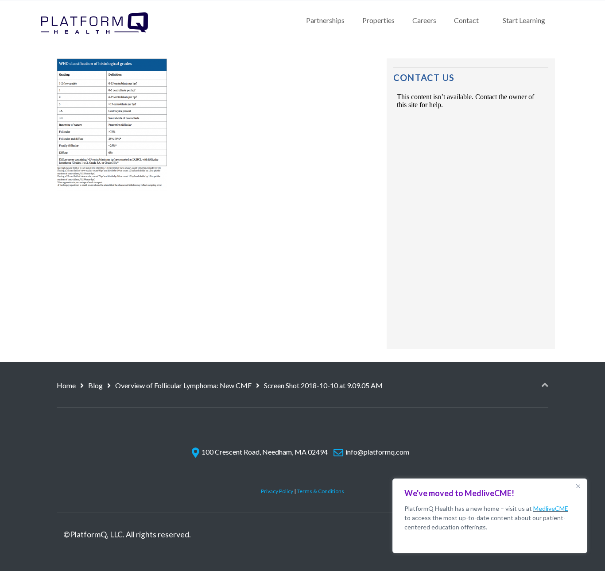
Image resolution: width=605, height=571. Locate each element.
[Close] (578, 486)
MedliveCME (550, 508)
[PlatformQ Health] (94, 22)
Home (66, 385)
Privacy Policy (277, 491)
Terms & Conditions (320, 491)
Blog (95, 385)
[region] (489, 515)
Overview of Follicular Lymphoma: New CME (183, 385)
